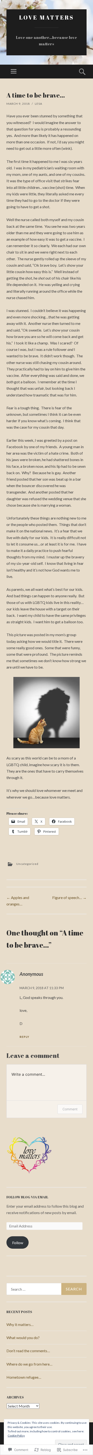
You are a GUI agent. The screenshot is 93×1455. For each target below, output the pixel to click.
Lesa (38, 103)
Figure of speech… (69, 897)
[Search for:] (46, 1289)
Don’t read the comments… (28, 1350)
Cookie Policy (16, 1435)
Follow (17, 1242)
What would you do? (23, 1337)
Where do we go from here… (29, 1364)
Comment (70, 1109)
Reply (24, 1037)
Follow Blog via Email (27, 1197)
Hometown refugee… (23, 1377)
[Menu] (13, 71)
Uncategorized (27, 864)
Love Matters (46, 17)
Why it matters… (20, 1324)
